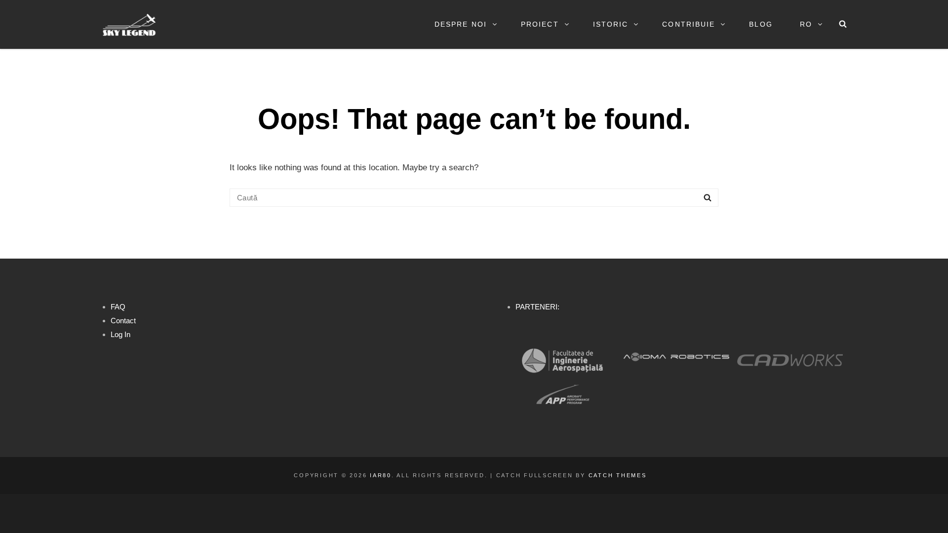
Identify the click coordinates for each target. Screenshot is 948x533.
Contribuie (688, 24)
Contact (123, 320)
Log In (120, 334)
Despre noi (460, 24)
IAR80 (381, 475)
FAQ (118, 307)
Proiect (540, 24)
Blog (760, 24)
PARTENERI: (537, 307)
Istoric (611, 24)
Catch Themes (618, 475)
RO (806, 24)
